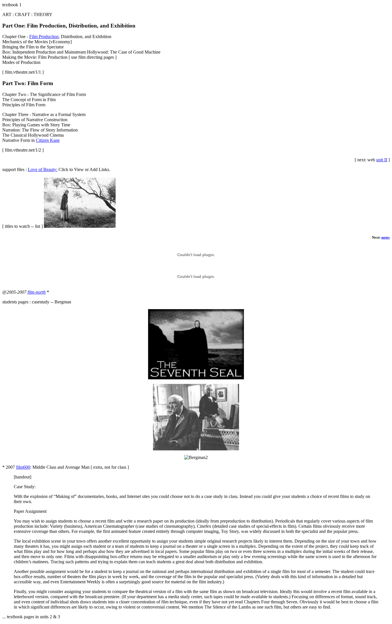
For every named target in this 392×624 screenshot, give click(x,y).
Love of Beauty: (42, 169)
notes (385, 237)
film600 (23, 467)
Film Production (44, 36)
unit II (381, 159)
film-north (37, 292)
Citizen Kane (48, 140)
